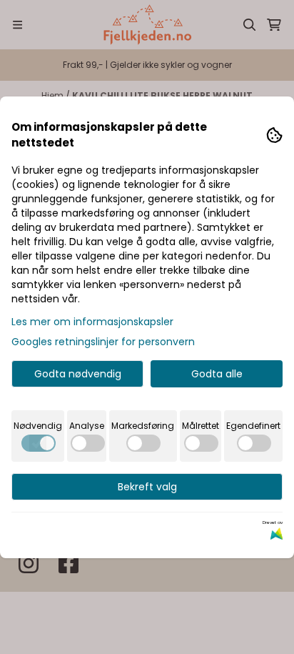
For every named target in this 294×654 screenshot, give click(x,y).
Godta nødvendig (77, 374)
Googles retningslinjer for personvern (103, 342)
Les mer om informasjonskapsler (92, 321)
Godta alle (217, 374)
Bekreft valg (147, 487)
